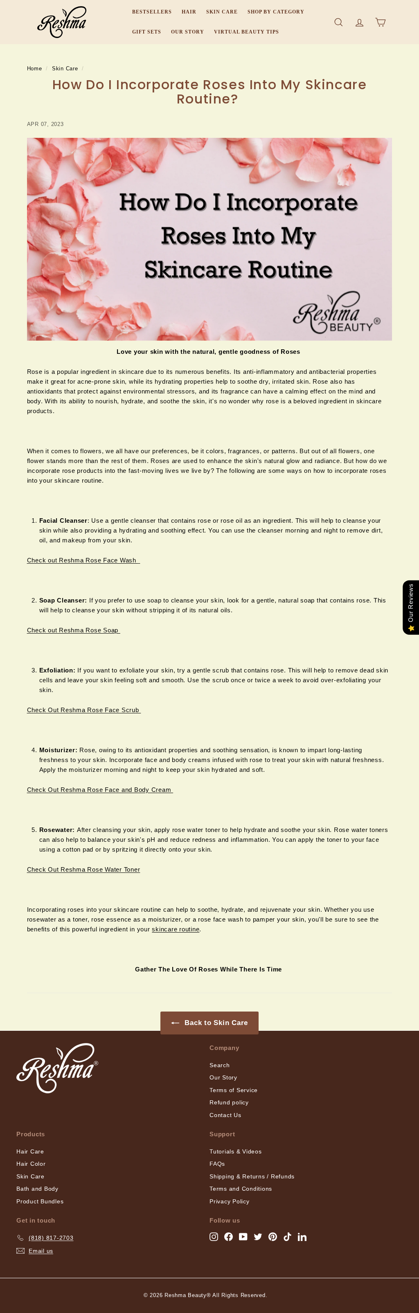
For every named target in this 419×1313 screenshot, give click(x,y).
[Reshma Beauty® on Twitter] (258, 1236)
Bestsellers (152, 12)
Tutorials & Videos (236, 1151)
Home (34, 68)
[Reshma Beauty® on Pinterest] (272, 1236)
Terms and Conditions (241, 1188)
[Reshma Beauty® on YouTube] (243, 1236)
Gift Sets (146, 32)
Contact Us (225, 1115)
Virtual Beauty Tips (246, 32)
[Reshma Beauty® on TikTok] (287, 1236)
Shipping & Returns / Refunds (252, 1176)
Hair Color (31, 1163)
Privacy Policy (230, 1201)
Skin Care (222, 12)
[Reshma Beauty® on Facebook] (228, 1236)
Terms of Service (234, 1090)
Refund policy (229, 1102)
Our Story (187, 32)
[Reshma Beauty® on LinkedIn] (302, 1236)
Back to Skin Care (215, 1023)
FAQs (217, 1163)
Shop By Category (276, 12)
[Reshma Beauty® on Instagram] (214, 1236)
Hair (189, 12)
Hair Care (30, 1151)
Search (220, 1065)
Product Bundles (39, 1201)
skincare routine (175, 929)
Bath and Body (37, 1188)
